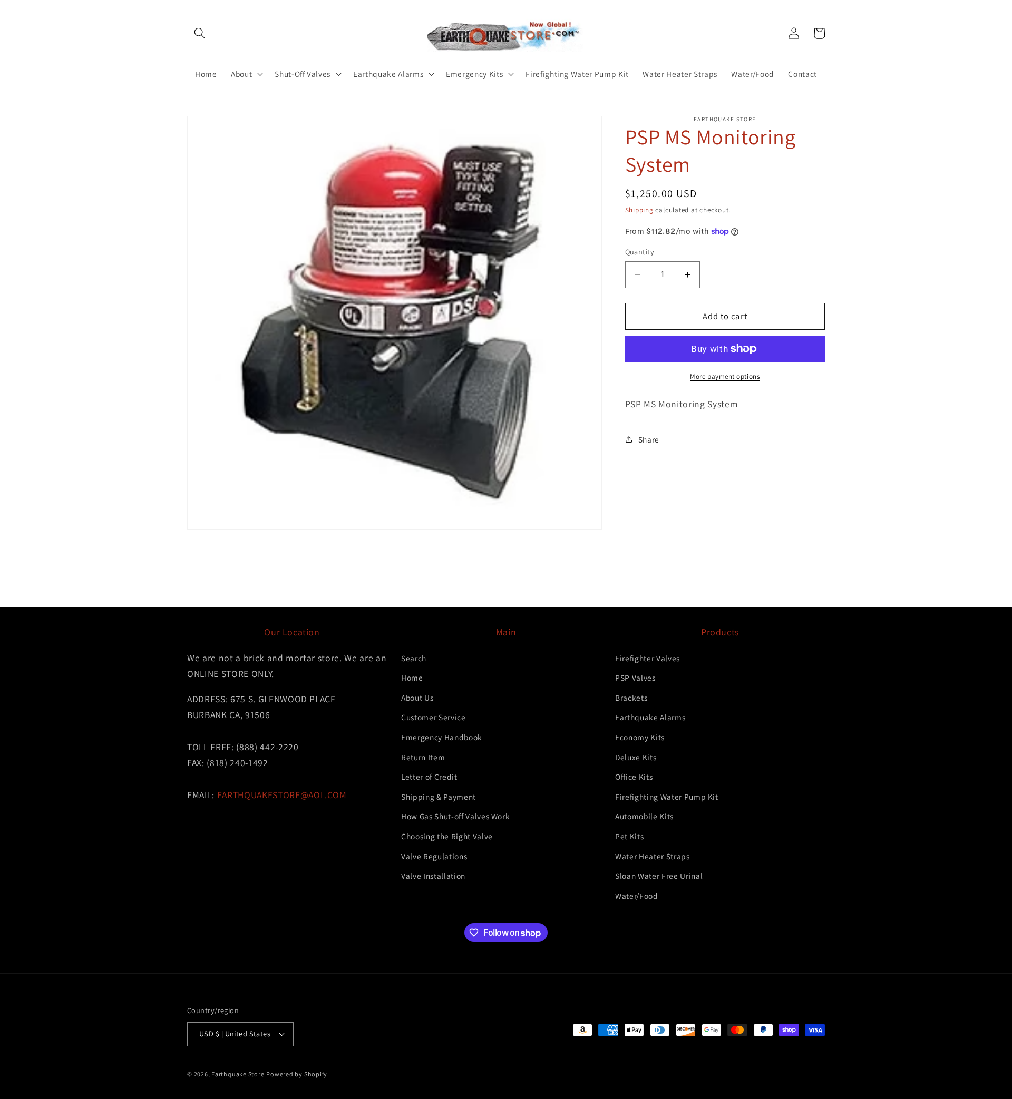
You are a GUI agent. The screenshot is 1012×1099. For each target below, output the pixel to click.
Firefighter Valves (647, 658)
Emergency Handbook (441, 737)
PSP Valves (635, 677)
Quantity (640, 252)
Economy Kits (640, 737)
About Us (417, 697)
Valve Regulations (434, 856)
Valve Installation (433, 875)
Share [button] (648, 439)
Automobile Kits (644, 816)
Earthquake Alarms (650, 717)
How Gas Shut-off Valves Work (455, 816)
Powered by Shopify (296, 1074)
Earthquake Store (237, 1074)
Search (413, 658)
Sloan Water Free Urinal (659, 875)
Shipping (639, 210)
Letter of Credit (429, 776)
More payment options (725, 376)
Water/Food (636, 895)
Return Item (423, 757)
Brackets (631, 697)
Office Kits (634, 776)
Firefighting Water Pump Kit (666, 796)
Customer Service (433, 717)
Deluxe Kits (635, 757)
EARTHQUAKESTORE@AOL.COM (282, 795)
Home (412, 677)
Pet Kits (629, 836)
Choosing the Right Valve (447, 836)
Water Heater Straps (652, 856)
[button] (199, 33)
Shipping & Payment (438, 796)
